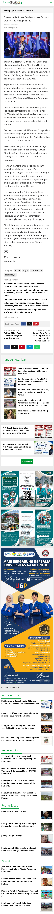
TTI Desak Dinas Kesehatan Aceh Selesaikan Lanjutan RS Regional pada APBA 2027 (33, 371)
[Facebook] (23, 324)
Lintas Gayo (36, 270)
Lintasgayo (10, 275)
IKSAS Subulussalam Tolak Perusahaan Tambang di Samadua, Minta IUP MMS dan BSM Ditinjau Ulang (26, 293)
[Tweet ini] (14, 347)
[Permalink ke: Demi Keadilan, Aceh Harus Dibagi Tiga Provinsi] (10, 414)
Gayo (25, 270)
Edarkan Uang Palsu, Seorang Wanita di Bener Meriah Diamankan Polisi (41, 335)
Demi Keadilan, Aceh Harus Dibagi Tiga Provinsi (25, 299)
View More (27, 461)
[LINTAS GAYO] (12, 2)
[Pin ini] (22, 347)
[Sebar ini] (7, 347)
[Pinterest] (36, 324)
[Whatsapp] (37, 347)
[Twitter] (29, 324)
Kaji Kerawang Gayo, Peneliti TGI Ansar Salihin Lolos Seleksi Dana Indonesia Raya (32, 381)
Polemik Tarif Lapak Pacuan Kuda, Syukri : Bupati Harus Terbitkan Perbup (33, 392)
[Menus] (51, 3)
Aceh (17, 270)
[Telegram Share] (29, 347)
